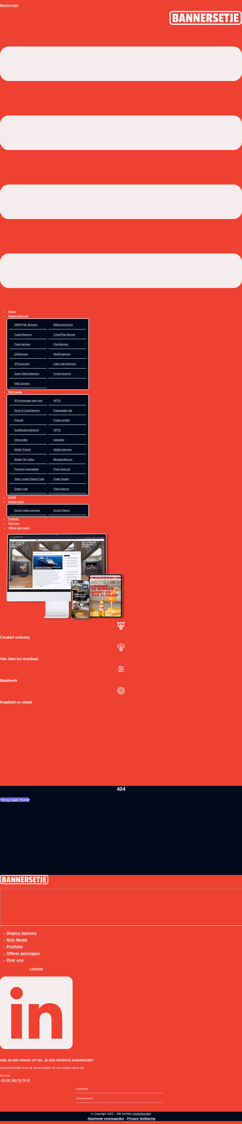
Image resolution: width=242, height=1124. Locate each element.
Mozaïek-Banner (63, 459)
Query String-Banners (26, 373)
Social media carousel (27, 510)
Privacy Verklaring (141, 1118)
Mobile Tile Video (24, 459)
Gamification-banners (26, 430)
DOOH (12, 497)
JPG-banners (21, 363)
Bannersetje (9, 5)
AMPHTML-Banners (26, 324)
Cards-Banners (23, 334)
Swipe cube (21, 488)
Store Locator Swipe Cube (29, 479)
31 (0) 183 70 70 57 (16, 1080)
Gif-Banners (21, 354)
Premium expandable (26, 469)
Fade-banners (22, 344)
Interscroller (21, 440)
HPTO (57, 430)
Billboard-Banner (63, 324)
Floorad (18, 420)
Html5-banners (62, 354)
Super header (61, 479)
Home (11, 311)
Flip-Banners (61, 344)
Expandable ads (63, 410)
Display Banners (18, 316)
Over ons (13, 523)
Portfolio (13, 519)
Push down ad (62, 469)
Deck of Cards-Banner (27, 410)
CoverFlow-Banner (64, 334)
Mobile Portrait (22, 449)
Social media (16, 501)
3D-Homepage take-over (28, 400)
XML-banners (22, 383)
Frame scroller (62, 420)
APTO (57, 400)
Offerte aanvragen (19, 528)
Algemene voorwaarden (106, 1118)
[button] (121, 168)
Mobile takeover (63, 449)
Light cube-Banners (65, 363)
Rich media (15, 392)
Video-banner (61, 488)
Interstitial (59, 440)
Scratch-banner (62, 373)
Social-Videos (62, 510)
